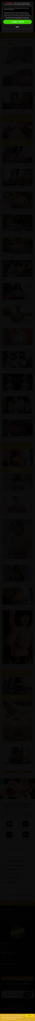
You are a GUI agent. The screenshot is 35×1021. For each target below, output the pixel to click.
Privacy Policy (26, 17)
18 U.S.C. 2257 (9, 17)
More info (14, 1019)
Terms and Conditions (17, 17)
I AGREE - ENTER (17, 22)
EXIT (17, 27)
